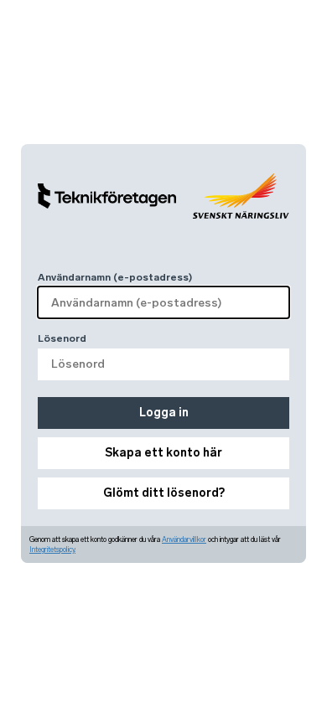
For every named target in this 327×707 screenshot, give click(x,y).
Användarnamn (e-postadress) (115, 277)
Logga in (164, 412)
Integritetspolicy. (52, 549)
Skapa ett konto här (163, 453)
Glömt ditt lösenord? (164, 493)
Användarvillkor (184, 539)
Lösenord (62, 338)
